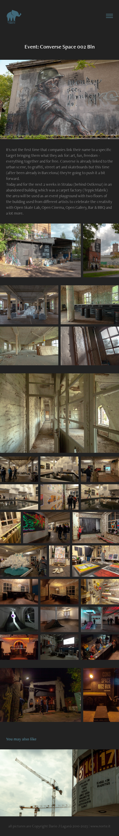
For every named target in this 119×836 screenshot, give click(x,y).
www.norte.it (100, 826)
